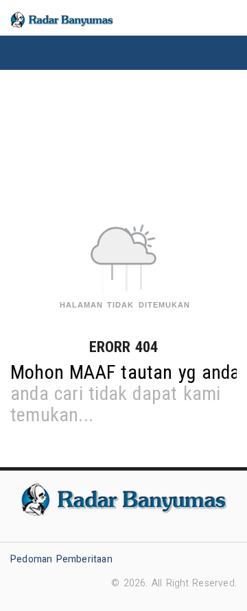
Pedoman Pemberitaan (61, 559)
